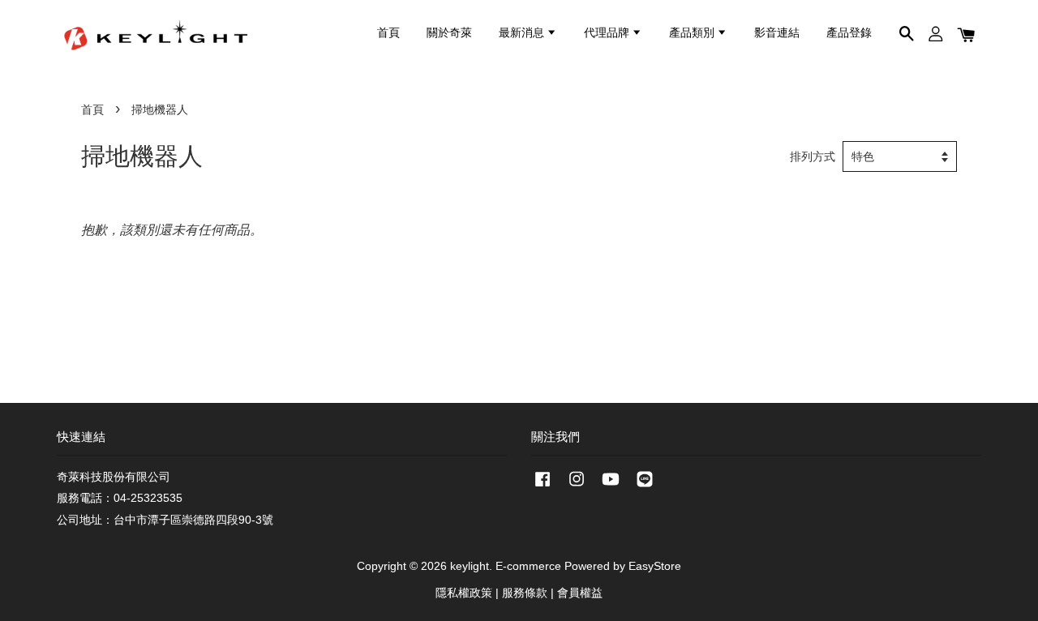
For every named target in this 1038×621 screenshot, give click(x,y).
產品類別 (693, 34)
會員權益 (580, 593)
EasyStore (654, 566)
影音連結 (777, 34)
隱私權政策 (463, 593)
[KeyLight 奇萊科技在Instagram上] (576, 487)
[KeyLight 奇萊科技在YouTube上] (610, 487)
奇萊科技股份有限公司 (113, 477)
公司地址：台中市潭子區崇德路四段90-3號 (165, 520)
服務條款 (524, 593)
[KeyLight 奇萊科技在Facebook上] (542, 487)
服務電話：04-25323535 (119, 498)
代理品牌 (608, 34)
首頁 (388, 34)
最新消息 (523, 34)
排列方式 (812, 156)
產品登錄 (849, 34)
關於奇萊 (449, 34)
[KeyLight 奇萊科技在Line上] (644, 487)
